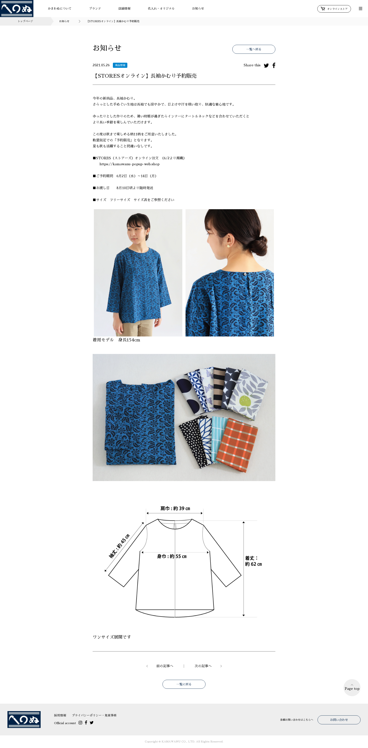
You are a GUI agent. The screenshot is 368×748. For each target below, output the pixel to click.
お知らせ (198, 8)
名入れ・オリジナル (161, 8)
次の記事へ (203, 666)
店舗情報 (124, 8)
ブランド (95, 8)
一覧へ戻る (253, 49)
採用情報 (60, 715)
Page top (352, 688)
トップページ (25, 21)
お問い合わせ (339, 719)
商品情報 (120, 65)
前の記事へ (164, 666)
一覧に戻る (184, 684)
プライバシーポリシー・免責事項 (94, 715)
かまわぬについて (60, 8)
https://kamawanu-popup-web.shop (129, 164)
